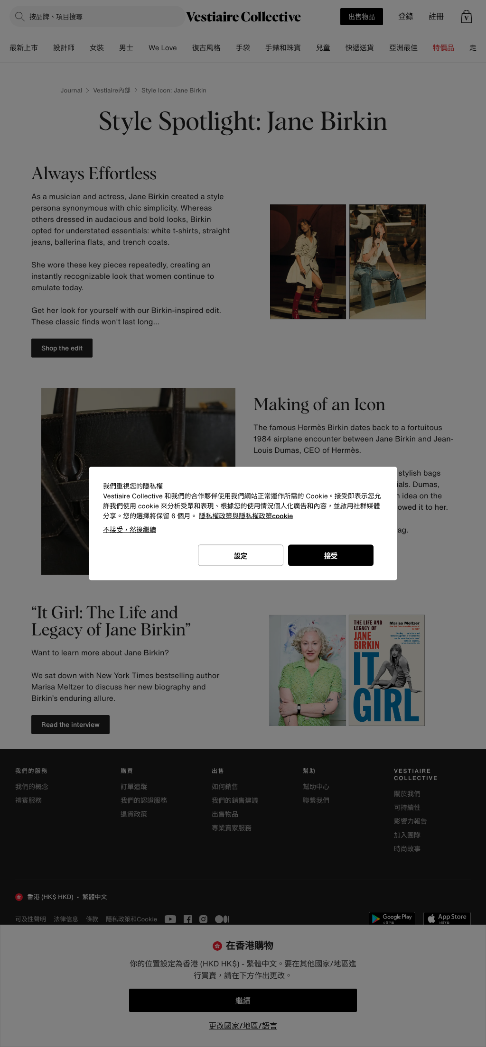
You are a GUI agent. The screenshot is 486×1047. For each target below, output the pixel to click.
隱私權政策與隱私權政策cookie (246, 516)
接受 (330, 555)
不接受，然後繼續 (129, 529)
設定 (240, 555)
